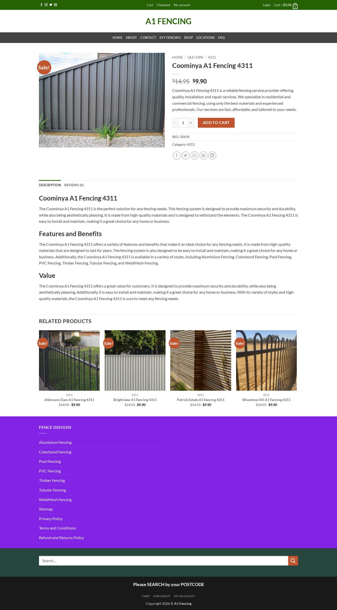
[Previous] (39, 373)
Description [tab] (50, 185)
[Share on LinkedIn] (212, 155)
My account (182, 5)
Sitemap (46, 509)
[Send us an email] (55, 5)
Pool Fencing (50, 461)
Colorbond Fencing (55, 451)
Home (117, 38)
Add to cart (216, 122)
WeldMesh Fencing (55, 499)
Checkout (163, 5)
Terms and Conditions (57, 528)
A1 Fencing (168, 21)
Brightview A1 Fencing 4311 (135, 400)
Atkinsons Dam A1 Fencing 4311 (69, 400)
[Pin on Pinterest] (203, 155)
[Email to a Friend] (194, 155)
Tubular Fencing (52, 490)
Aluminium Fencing (55, 442)
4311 (212, 57)
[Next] (296, 373)
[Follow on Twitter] (50, 5)
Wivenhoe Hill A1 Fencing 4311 (266, 400)
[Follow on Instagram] (46, 5)
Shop (188, 38)
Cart (150, 5)
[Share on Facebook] (177, 155)
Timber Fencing (52, 480)
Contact (148, 38)
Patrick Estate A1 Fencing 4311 (201, 400)
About (131, 38)
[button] (266, 5)
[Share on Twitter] (186, 155)
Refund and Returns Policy (61, 537)
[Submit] (293, 561)
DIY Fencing (170, 38)
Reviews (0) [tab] (74, 185)
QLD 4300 (195, 57)
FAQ (221, 38)
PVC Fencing (50, 470)
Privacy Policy (51, 518)
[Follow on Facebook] (41, 5)
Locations (205, 38)
